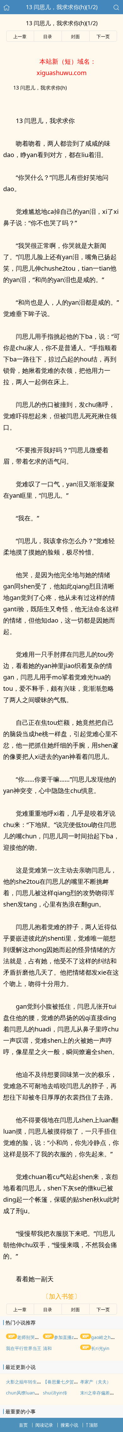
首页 (23, 1425)
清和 (47, 1348)
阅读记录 (44, 1425)
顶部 (93, 1425)
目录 (47, 36)
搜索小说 (69, 1425)
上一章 (19, 36)
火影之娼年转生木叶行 (28, 1382)
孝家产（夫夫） (95, 1382)
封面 (75, 36)
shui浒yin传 (55, 1393)
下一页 (103, 36)
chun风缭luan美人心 (27, 1393)
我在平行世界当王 (23, 1348)
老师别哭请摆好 (32, 1337)
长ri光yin (100, 1348)
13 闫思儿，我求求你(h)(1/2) (61, 7)
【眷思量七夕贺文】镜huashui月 (76, 1382)
